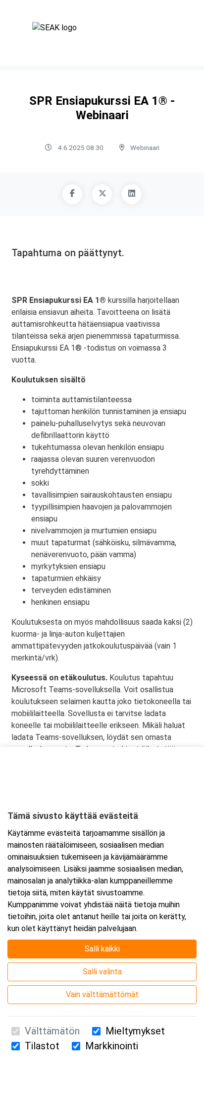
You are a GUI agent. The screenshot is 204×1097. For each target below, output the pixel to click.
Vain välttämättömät (102, 994)
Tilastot (42, 1046)
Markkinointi (111, 1046)
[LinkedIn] (132, 194)
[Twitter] (102, 194)
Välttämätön (52, 1031)
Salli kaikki (102, 948)
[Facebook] (72, 194)
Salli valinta (102, 971)
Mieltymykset (135, 1031)
